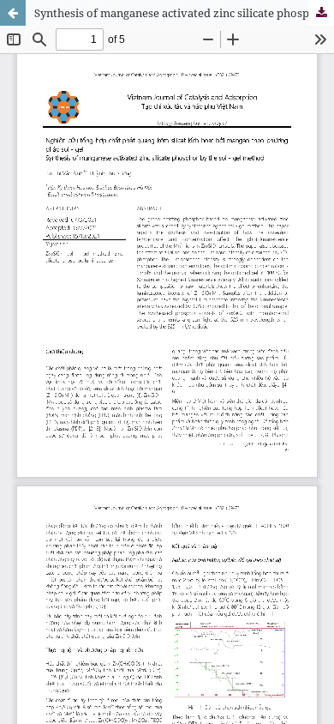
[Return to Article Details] (13, 13)
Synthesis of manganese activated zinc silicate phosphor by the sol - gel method (184, 13)
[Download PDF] (321, 13)
